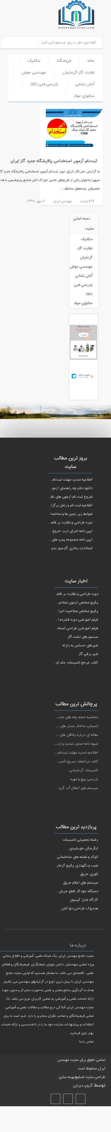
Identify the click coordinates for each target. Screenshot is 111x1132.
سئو (80, 1077)
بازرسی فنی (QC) (44, 84)
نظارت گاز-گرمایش (78, 72)
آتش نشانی (84, 84)
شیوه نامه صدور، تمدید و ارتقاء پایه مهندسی (65, 744)
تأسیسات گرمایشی (83, 770)
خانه (90, 60)
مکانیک (33, 60)
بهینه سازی (66, 1077)
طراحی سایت (94, 1077)
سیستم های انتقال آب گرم (78, 788)
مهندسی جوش (33, 72)
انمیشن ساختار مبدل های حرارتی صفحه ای (66, 726)
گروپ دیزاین (82, 1086)
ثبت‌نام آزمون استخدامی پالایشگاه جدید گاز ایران (53, 161)
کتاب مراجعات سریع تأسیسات (75, 761)
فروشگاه (64, 60)
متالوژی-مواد (84, 95)
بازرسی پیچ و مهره (84, 779)
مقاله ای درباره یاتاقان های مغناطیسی (70, 735)
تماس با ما (86, 1042)
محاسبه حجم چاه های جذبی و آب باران (69, 717)
